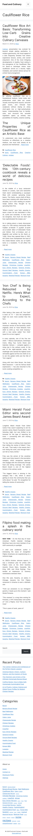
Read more (25, 144)
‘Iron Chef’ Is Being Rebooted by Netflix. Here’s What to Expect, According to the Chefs (16, 294)
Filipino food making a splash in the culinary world (16, 526)
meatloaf (24, 812)
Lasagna (5, 749)
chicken (17, 793)
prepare (13, 817)
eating (19, 800)
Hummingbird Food (10, 273)
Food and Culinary (12, 4)
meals (18, 812)
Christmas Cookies (16, 265)
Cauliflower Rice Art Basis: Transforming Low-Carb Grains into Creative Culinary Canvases (16, 33)
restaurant (14, 821)
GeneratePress (16, 833)
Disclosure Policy (8, 775)
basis (6, 152)
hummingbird (19, 807)
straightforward (7, 823)
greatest (15, 803)
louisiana (11, 812)
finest (22, 800)
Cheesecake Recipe (15, 262)
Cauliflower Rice (10, 150)
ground (20, 803)
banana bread (11, 787)
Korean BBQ (25, 273)
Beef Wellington (8, 711)
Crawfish (6, 729)
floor (25, 800)
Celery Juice (7, 717)
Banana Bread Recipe (18, 257)
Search (5, 648)
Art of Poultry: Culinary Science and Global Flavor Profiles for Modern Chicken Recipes (15, 689)
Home (5, 769)
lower (15, 812)
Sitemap (5, 778)
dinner (17, 798)
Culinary (5, 49)
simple (18, 821)
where (19, 823)
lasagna (5, 275)
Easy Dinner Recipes (10, 268)
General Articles (24, 268)
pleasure (8, 817)
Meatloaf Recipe (14, 275)
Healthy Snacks (10, 255)
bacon (7, 257)
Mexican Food (25, 275)
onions (25, 814)
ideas (18, 810)
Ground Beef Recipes (10, 270)
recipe (18, 817)
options (4, 817)
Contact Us (6, 772)
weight (15, 823)
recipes (11, 155)
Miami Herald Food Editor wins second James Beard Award (16, 413)
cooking (5, 798)
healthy (19, 805)
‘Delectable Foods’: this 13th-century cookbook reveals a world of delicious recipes (16, 172)
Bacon (5, 706)
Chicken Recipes (8, 723)
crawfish (27, 265)
